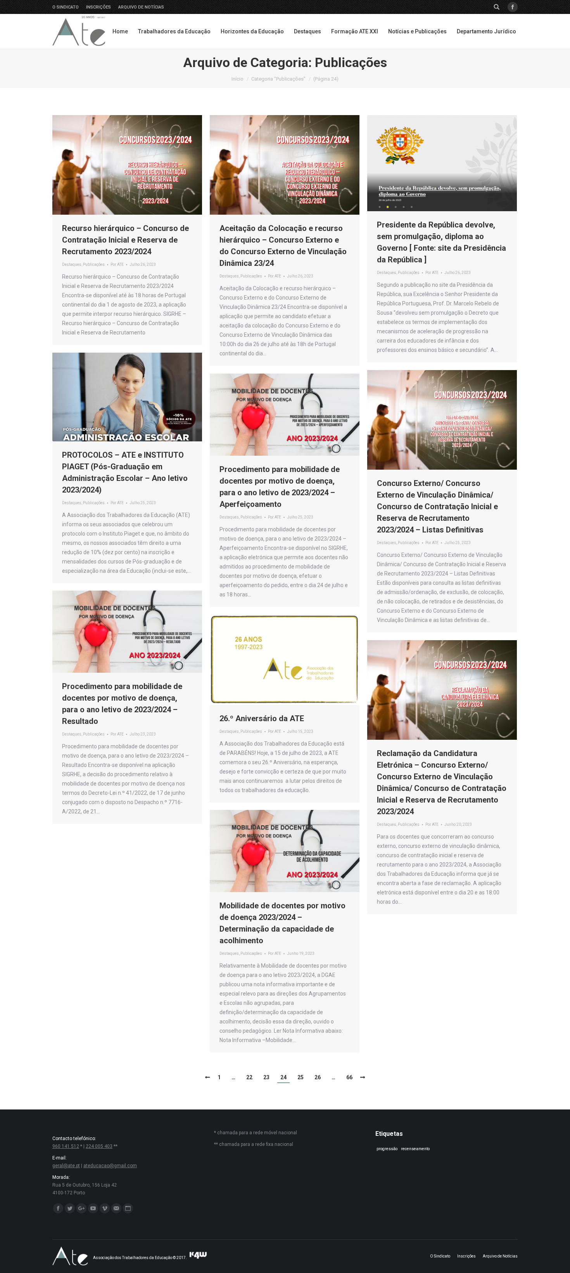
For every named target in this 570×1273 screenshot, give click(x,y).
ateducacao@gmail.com (110, 1165)
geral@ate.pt (66, 1165)
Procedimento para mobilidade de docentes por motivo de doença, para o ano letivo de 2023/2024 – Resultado (122, 704)
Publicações (94, 264)
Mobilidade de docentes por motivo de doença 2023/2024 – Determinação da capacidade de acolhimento (282, 923)
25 (300, 1077)
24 (283, 1077)
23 (266, 1077)
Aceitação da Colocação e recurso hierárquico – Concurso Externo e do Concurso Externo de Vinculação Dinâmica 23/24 (283, 246)
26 (317, 1077)
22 (249, 1077)
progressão (387, 1148)
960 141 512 (65, 1146)
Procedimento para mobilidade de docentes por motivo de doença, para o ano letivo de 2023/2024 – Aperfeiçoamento (279, 487)
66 (349, 1077)
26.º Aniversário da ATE (261, 718)
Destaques (71, 264)
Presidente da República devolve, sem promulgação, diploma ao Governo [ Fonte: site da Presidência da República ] (441, 242)
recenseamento (415, 1148)
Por (117, 264)
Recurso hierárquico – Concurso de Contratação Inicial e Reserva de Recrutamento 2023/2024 (125, 240)
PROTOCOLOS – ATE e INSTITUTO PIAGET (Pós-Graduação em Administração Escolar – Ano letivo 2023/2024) (125, 472)
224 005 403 (99, 1146)
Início (237, 79)
